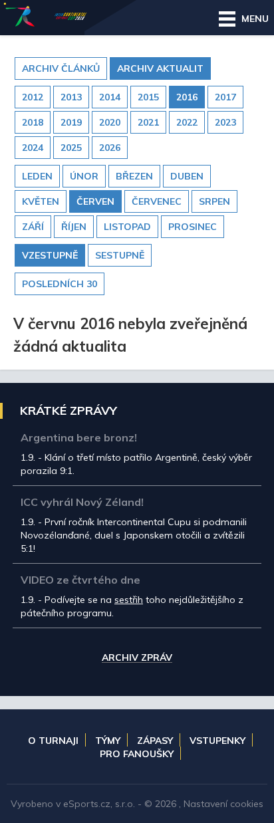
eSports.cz (86, 804)
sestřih (128, 600)
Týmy (107, 741)
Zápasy (155, 741)
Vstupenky (217, 741)
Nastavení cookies (223, 804)
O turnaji (53, 741)
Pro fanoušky (137, 754)
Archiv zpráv (137, 658)
